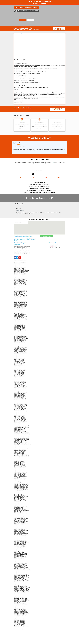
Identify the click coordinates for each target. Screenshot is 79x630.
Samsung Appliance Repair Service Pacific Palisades (23, 573)
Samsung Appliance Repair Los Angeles (21, 486)
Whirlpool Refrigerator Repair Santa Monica (21, 484)
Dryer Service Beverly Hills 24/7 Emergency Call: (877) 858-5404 (26, 28)
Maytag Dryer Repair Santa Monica (20, 474)
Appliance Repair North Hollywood (20, 495)
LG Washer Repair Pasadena (19, 512)
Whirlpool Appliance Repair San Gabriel (20, 387)
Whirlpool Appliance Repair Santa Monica (21, 392)
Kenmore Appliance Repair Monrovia (20, 497)
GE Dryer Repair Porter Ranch (19, 461)
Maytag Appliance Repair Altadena (20, 282)
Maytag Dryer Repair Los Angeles (20, 449)
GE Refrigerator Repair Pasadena (19, 620)
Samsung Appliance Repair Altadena (20, 318)
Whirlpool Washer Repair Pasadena (20, 473)
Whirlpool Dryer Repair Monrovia (19, 479)
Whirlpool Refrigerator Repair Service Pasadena (22, 568)
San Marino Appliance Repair (19, 452)
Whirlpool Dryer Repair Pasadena (19, 482)
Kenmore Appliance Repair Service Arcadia (21, 593)
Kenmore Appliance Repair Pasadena (20, 404)
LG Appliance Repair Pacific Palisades (20, 610)
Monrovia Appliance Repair (18, 501)
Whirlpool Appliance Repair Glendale (20, 557)
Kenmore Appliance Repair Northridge (20, 405)
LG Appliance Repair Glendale (19, 374)
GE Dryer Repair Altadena (18, 324)
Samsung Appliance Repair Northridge (20, 410)
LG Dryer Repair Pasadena (18, 459)
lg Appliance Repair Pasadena (19, 297)
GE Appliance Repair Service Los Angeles (21, 574)
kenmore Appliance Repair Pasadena (20, 305)
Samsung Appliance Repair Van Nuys (20, 586)
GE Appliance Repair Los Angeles (19, 273)
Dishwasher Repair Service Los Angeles (21, 597)
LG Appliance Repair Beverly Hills (19, 625)
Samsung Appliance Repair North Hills (20, 614)
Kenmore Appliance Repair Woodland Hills (21, 542)
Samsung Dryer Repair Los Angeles (20, 450)
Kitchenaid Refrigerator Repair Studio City (21, 456)
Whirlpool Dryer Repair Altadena (19, 348)
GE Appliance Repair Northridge (19, 428)
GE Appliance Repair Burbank (19, 376)
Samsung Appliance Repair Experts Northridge (22, 433)
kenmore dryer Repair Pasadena (19, 307)
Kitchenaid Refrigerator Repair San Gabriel (21, 455)
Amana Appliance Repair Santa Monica (20, 506)
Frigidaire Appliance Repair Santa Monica (21, 491)
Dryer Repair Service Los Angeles (19, 578)
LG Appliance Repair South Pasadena (20, 421)
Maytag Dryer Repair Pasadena (19, 331)
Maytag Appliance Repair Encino (19, 525)
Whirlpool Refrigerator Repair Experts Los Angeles (22, 444)
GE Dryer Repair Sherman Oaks (19, 462)
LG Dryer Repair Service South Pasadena (21, 581)
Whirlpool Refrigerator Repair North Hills (21, 483)
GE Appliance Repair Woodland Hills (20, 466)
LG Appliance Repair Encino (18, 371)
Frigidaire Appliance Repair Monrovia (20, 513)
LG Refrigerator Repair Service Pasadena (21, 567)
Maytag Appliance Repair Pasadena (20, 329)
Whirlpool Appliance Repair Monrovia (20, 502)
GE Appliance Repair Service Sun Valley (21, 576)
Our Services (30, 20)
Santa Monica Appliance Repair (19, 516)
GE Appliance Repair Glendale (19, 375)
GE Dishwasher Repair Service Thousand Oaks (22, 599)
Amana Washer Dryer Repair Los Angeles (21, 271)
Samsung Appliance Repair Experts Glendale (21, 438)
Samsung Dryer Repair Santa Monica (20, 476)
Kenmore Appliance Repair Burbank (20, 546)
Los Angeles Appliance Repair (19, 524)
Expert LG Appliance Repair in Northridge (21, 432)
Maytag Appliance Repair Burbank (20, 547)
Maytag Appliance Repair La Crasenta (20, 539)
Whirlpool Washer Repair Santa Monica (20, 472)
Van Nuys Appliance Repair (18, 531)
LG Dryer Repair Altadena (18, 334)
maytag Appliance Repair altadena (20, 296)
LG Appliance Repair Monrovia (19, 505)
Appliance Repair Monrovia (18, 490)
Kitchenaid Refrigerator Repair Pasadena (21, 457)
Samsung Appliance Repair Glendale (20, 528)
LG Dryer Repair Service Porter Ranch (20, 582)
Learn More (22, 20)
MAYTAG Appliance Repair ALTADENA (20, 295)
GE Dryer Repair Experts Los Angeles (20, 442)
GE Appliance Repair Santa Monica (20, 269)
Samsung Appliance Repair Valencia (20, 615)
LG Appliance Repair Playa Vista (19, 564)
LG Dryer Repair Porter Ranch (19, 460)
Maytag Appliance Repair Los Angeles (20, 536)
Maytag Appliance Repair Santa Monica (21, 500)
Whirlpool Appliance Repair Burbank (20, 325)
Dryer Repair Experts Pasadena (19, 441)
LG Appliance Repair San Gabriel (19, 385)
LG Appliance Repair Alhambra (19, 624)
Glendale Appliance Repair (18, 555)
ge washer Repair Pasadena (18, 292)
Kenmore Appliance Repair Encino (20, 543)
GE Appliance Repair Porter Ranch (20, 429)
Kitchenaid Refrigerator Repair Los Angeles (21, 454)
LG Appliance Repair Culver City (19, 266)
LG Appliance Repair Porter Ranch (20, 408)
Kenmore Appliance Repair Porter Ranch (21, 403)
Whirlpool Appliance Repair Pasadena (20, 284)
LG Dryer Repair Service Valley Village (20, 579)
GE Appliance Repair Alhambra (19, 272)
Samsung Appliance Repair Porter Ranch (21, 414)
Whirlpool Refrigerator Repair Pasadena (21, 485)
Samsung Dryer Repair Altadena (19, 354)
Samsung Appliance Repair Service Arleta (21, 588)
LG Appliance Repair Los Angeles (19, 362)
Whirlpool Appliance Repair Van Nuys (20, 585)
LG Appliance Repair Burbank (19, 397)
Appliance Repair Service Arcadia (19, 592)
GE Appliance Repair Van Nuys (19, 430)
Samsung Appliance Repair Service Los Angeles (22, 569)
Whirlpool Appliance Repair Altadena (20, 316)
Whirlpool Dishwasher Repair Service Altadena (22, 600)
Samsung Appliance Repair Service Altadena (21, 589)
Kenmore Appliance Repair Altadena (20, 283)
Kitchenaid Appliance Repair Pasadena (20, 280)
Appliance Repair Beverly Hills (19, 498)
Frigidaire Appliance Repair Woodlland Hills (21, 427)
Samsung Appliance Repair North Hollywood (21, 613)
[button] (15, 210)
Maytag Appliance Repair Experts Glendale (21, 437)
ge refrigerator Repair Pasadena (19, 293)
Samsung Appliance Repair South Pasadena (21, 626)
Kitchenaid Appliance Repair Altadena (20, 336)
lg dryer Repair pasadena (18, 286)
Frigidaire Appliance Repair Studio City (20, 426)
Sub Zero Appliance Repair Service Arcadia (21, 591)
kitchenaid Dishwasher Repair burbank (20, 314)
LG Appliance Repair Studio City (19, 420)
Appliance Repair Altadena (18, 313)
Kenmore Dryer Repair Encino (19, 602)
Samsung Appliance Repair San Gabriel (20, 386)
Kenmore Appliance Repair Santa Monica (21, 489)
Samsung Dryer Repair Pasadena (19, 303)
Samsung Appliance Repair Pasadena (20, 302)
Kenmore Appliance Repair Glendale (20, 380)
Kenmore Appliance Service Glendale (20, 398)
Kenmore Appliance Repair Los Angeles (20, 275)
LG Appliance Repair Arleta (18, 364)
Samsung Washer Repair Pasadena (20, 509)
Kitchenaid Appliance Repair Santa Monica (21, 534)
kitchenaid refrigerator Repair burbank (20, 309)
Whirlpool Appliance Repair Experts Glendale (21, 439)
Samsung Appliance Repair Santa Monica (21, 487)
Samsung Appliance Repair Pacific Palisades (21, 604)
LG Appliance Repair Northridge (19, 406)
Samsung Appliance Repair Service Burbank (21, 590)
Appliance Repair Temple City (19, 494)
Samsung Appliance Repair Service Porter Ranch (22, 570)
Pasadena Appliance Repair (18, 507)
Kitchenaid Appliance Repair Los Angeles (21, 533)
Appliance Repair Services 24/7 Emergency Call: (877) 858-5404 (25, 238)
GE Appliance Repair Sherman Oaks (20, 431)
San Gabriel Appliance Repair (19, 384)
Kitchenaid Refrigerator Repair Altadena (21, 338)
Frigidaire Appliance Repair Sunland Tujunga (21, 425)
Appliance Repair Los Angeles (19, 627)
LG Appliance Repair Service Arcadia (20, 596)
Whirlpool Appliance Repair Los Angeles (21, 388)
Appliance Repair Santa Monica (19, 520)
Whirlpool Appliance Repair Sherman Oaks (21, 391)
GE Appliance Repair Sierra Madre (20, 468)
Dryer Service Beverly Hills (22, 108)
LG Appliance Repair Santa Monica (20, 262)
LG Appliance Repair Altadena (19, 317)
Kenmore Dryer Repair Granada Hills (20, 601)
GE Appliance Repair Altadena (19, 315)
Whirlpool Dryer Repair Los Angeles (20, 478)
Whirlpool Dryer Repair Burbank (19, 327)
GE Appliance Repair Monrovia (19, 467)
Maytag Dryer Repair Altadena (19, 312)
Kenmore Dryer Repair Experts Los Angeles (21, 443)
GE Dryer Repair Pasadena (18, 294)
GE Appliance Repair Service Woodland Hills (21, 575)
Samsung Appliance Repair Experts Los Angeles (22, 434)
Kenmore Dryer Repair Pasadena (19, 342)
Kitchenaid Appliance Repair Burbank (20, 278)
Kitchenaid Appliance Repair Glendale (20, 377)
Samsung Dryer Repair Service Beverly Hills (21, 580)
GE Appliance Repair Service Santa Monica (21, 577)
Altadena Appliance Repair (18, 508)
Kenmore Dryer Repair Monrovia (19, 464)
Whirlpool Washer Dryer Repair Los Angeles (21, 270)
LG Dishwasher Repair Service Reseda (20, 598)
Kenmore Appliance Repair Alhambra (20, 274)
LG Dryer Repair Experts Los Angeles (20, 440)
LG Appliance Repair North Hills (19, 415)
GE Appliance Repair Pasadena (19, 279)
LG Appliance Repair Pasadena (19, 268)
